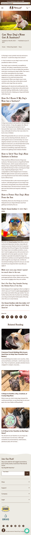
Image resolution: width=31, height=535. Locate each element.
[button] (26, 530)
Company (4, 494)
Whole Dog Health (12, 47)
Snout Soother (5, 88)
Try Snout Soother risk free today (13, 303)
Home (3, 47)
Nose (20, 47)
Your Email (5, 471)
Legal (3, 499)
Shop (3, 482)
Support (3, 488)
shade (11, 279)
